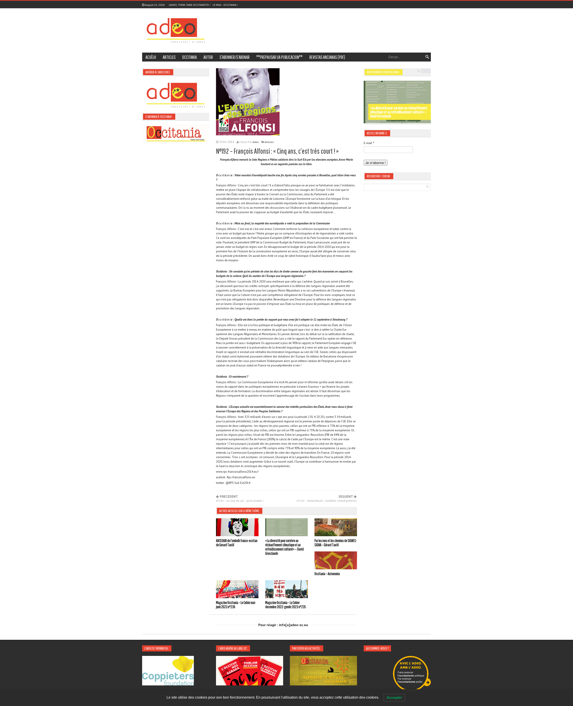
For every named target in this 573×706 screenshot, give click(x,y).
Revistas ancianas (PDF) (327, 57)
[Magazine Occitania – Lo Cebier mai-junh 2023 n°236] (237, 589)
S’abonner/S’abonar (235, 57)
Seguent (327, 498)
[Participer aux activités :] (323, 670)
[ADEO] (175, 30)
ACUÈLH (150, 57)
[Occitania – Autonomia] (335, 561)
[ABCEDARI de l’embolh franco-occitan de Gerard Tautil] (237, 527)
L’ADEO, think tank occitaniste (189, 4)
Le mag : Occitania (224, 4)
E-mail (369, 143)
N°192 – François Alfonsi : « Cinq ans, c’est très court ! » (277, 151)
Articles (169, 57)
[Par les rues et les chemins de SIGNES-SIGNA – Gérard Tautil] (335, 527)
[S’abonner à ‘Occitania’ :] (175, 133)
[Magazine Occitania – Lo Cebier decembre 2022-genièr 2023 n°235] (286, 589)
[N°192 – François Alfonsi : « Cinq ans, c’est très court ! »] (248, 101)
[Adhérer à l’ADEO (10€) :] (175, 94)
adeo (255, 142)
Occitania (189, 57)
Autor (208, 57)
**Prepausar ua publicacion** (279, 57)
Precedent (240, 498)
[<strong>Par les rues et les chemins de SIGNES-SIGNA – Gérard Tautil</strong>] (397, 102)
